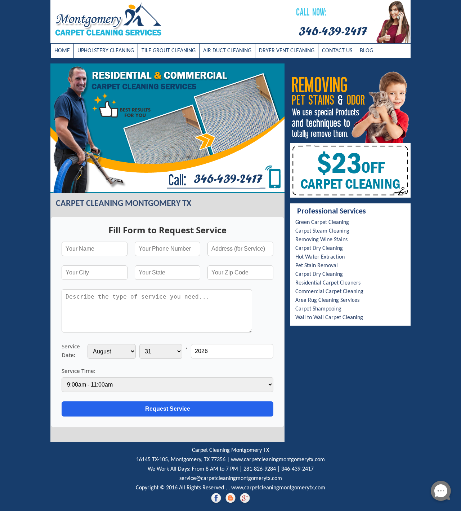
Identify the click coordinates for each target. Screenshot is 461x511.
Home (62, 51)
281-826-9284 (259, 469)
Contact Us (337, 51)
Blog (366, 51)
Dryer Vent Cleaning (286, 51)
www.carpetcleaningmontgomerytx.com (278, 460)
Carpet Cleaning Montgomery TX (230, 450)
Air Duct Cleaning (227, 51)
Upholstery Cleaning (105, 51)
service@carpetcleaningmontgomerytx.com (230, 478)
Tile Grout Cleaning (169, 51)
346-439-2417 (297, 469)
